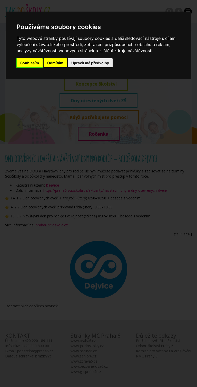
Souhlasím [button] (29, 63)
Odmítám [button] (55, 63)
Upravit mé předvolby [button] (90, 63)
